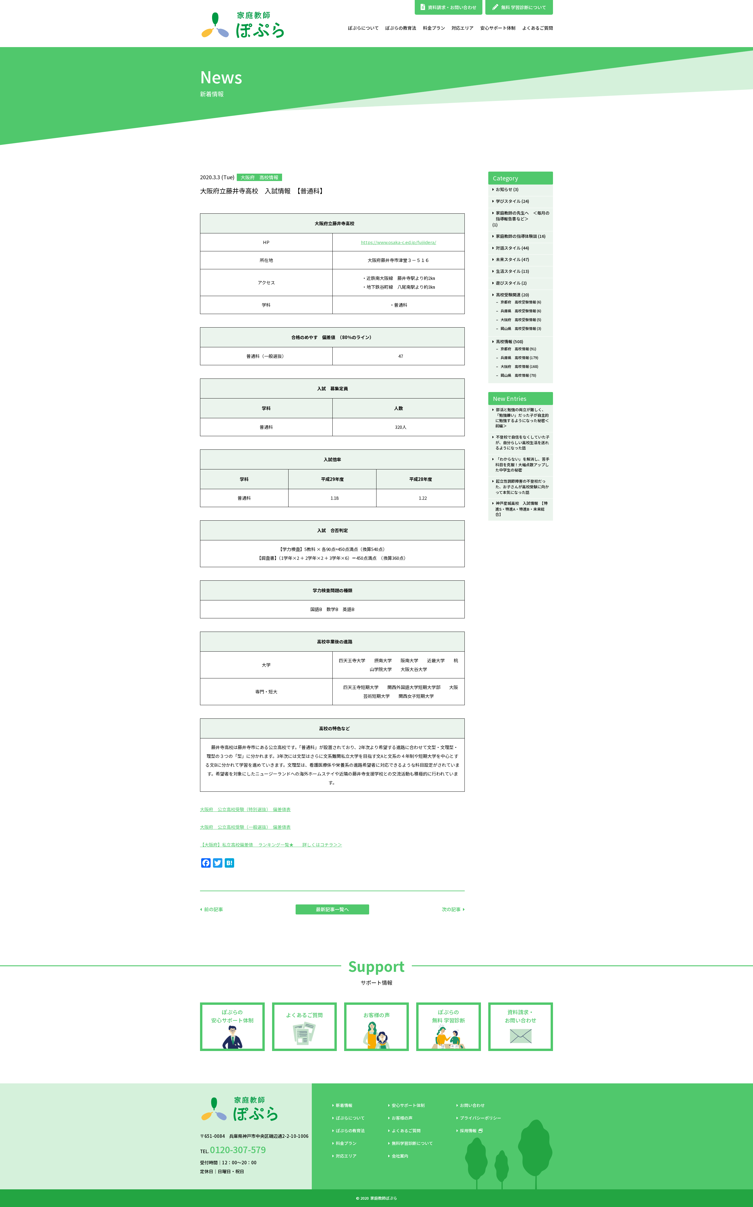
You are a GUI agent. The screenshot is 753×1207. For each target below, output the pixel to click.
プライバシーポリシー (480, 1118)
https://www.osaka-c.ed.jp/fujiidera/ (398, 242)
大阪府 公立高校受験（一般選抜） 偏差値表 (245, 827)
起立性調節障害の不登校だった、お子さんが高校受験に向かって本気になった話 (522, 487)
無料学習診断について (412, 1143)
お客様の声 (376, 1015)
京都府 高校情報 (515, 348)
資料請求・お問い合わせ (452, 7)
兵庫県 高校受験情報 (518, 310)
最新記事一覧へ (332, 909)
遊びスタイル (508, 283)
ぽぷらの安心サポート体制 (232, 1016)
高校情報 (504, 341)
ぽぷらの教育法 (400, 28)
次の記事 (451, 909)
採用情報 (468, 1130)
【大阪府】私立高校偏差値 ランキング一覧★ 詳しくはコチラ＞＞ (271, 844)
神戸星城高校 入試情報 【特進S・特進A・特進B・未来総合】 (521, 509)
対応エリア (463, 28)
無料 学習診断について (523, 7)
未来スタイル (508, 259)
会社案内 (400, 1156)
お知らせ (504, 189)
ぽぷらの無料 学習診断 (448, 1016)
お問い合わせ (472, 1105)
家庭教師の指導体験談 (516, 236)
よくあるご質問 (537, 28)
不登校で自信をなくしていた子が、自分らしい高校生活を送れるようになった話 (522, 442)
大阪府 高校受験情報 (518, 319)
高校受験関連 (508, 295)
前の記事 (213, 909)
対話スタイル (508, 248)
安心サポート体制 (498, 28)
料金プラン (434, 28)
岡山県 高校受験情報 (518, 328)
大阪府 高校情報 (515, 366)
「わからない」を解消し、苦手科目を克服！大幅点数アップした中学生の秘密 (522, 464)
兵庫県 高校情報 (515, 357)
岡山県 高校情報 (515, 375)
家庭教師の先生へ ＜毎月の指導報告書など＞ (522, 216)
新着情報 (344, 1105)
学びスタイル (508, 201)
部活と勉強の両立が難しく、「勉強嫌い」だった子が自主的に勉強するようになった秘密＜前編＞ (522, 418)
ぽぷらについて (363, 28)
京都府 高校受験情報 (518, 302)
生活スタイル (508, 271)
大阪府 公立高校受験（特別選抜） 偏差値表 (245, 809)
